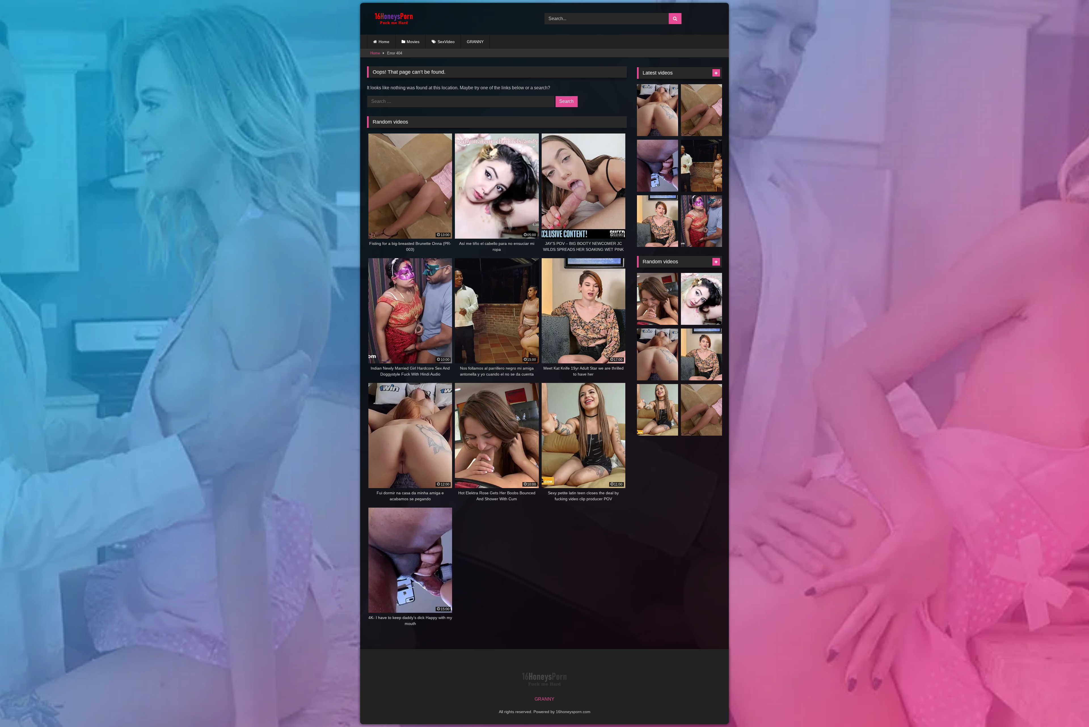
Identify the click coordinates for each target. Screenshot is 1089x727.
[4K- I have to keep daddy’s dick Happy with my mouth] (657, 166)
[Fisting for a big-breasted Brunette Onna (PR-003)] (701, 110)
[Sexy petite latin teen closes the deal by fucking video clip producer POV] (657, 410)
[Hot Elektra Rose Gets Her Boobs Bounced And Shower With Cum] (657, 299)
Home (384, 41)
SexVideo (446, 41)
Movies (413, 41)
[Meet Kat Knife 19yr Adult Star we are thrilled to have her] (657, 221)
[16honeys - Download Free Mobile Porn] (392, 18)
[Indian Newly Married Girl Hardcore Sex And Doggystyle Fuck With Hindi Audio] (701, 221)
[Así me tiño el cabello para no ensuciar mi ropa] (701, 299)
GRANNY (475, 41)
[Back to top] (1071, 710)
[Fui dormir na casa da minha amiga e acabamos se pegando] (657, 110)
